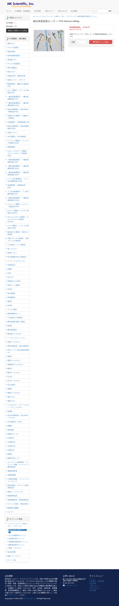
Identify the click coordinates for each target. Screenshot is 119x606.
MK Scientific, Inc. (29, 598)
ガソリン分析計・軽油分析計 (18, 504)
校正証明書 (11, 552)
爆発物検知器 (12, 496)
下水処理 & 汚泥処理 (14, 318)
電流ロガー (11, 401)
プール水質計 (12, 309)
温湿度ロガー (12, 60)
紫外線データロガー (14, 334)
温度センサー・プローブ (16, 80)
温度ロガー (11, 43)
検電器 (9, 411)
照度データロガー (13, 342)
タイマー (10, 512)
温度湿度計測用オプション (87, 16)
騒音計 (9, 368)
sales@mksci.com (71, 585)
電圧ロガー (11, 397)
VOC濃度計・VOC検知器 (16, 136)
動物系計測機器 (13, 508)
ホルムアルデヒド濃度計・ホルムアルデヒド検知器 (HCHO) (18, 219)
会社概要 (74, 11)
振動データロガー (13, 393)
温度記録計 (11, 51)
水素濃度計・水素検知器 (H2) (18, 122)
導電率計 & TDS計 (14, 281)
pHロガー (10, 277)
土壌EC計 (11, 450)
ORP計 (10, 289)
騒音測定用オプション (16, 545)
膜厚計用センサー (13, 458)
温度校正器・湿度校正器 (16, 76)
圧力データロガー (13, 381)
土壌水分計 (11, 446)
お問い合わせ (62, 11)
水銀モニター (12, 132)
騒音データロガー (13, 372)
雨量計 (9, 426)
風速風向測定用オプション (18, 542)
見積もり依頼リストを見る (17, 30)
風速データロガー (13, 360)
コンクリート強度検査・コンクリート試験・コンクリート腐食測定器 (18, 464)
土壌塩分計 (11, 442)
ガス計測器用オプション (17, 535)
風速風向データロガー (15, 364)
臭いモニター (12, 249)
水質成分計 (11, 265)
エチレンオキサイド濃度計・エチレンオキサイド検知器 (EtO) (18, 153)
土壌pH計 (10, 438)
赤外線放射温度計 (13, 55)
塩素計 (9, 269)
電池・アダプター (14, 548)
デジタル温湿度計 (13, 64)
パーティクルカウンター (16, 261)
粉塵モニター (12, 253)
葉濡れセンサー (13, 434)
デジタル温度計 (13, 47)
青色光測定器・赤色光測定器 (18, 346)
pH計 (9, 273)
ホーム (9, 11)
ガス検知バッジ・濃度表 (16, 245)
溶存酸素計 (11, 297)
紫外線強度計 (12, 330)
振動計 (9, 389)
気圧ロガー (11, 72)
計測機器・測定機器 (22, 11)
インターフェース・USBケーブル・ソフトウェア (58, 16)
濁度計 (9, 301)
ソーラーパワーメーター (16, 338)
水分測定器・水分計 (14, 422)
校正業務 (37, 11)
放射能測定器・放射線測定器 (18, 500)
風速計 (9, 356)
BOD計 (10, 305)
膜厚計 (9, 454)
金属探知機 (11, 475)
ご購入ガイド (49, 11)
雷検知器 (10, 430)
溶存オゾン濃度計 (13, 285)
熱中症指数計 (12, 68)
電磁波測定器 (12, 471)
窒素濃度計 (11, 147)
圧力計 (9, 377)
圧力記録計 (11, 385)
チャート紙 (11, 560)
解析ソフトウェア (13, 556)
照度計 (9, 326)
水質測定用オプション (16, 538)
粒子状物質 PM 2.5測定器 (16, 257)
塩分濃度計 (11, 293)
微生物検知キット (13, 313)
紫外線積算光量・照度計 (16, 322)
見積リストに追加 (101, 42)
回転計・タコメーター (15, 492)
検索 (109, 11)
